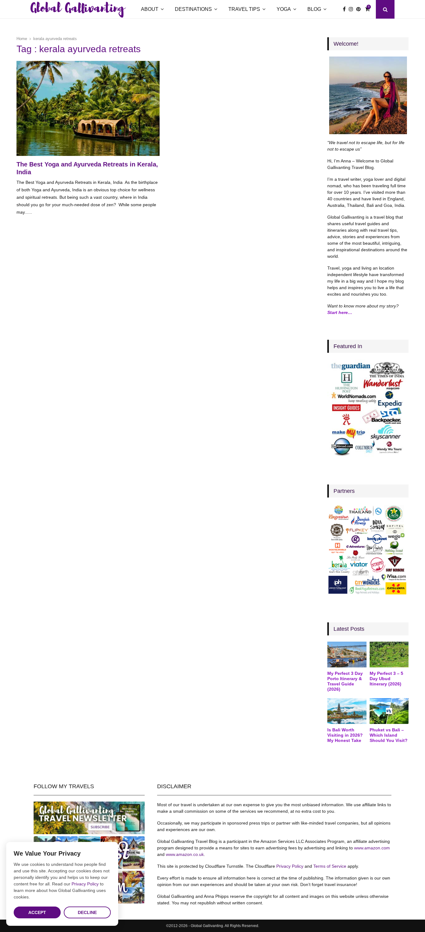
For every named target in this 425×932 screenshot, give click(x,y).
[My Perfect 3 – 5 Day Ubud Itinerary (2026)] (389, 655)
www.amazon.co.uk (185, 854)
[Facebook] (346, 9)
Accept (37, 912)
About (149, 9)
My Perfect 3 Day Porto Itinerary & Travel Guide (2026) (345, 681)
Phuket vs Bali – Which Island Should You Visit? (389, 735)
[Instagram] (352, 9)
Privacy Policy (289, 866)
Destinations (193, 9)
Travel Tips (244, 9)
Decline (87, 912)
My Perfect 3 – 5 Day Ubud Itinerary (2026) (386, 678)
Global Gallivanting (77, 9)
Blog (314, 9)
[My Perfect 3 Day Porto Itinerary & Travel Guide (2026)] (346, 655)
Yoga (284, 9)
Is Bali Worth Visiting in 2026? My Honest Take (345, 735)
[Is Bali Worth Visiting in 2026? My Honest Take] (346, 711)
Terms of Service (329, 866)
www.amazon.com (372, 847)
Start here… (339, 312)
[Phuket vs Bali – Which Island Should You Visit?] (389, 711)
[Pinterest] (360, 9)
